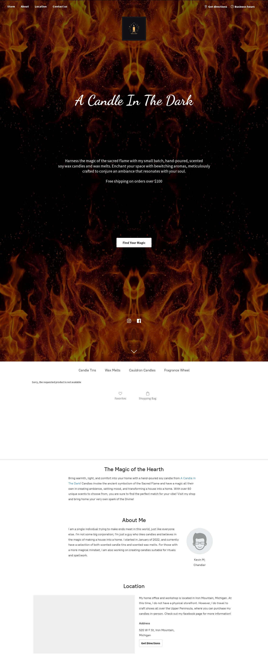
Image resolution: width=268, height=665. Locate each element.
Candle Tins (87, 370)
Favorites (120, 398)
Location (41, 6)
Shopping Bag (147, 398)
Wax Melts (112, 370)
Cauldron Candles (142, 370)
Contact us (60, 6)
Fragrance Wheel (177, 370)
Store (11, 6)
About (25, 6)
